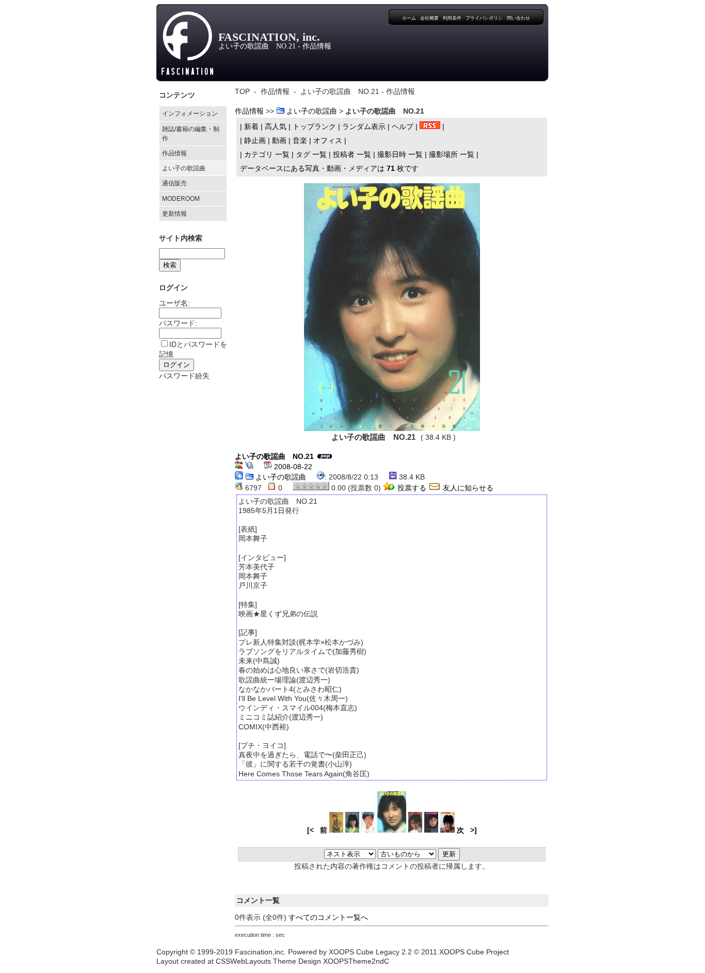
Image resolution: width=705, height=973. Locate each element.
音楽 (300, 140)
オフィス (327, 140)
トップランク (314, 126)
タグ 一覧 (311, 154)
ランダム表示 (364, 126)
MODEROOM (181, 198)
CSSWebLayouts (243, 961)
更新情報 (174, 213)
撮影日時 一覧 (400, 154)
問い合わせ (518, 18)
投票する (411, 488)
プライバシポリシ (484, 18)
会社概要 (429, 18)
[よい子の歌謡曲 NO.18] (447, 830)
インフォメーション (190, 113)
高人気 (275, 126)
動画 (279, 140)
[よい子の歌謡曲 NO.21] (392, 304)
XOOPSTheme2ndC (356, 961)
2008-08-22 (292, 466)
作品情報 (174, 153)
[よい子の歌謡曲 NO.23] (352, 830)
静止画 (255, 140)
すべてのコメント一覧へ (328, 917)
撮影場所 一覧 (451, 154)
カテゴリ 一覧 (267, 154)
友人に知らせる (467, 488)
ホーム (409, 18)
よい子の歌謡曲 (183, 168)
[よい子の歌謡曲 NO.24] (336, 830)
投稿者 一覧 (352, 154)
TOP (242, 91)
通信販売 (174, 183)
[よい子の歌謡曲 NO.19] (431, 830)
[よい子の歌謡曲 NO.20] (415, 830)
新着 (251, 126)
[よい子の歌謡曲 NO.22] (368, 830)
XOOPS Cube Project (474, 952)
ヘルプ (402, 126)
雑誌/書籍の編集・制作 (190, 133)
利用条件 (452, 18)
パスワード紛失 (184, 376)
